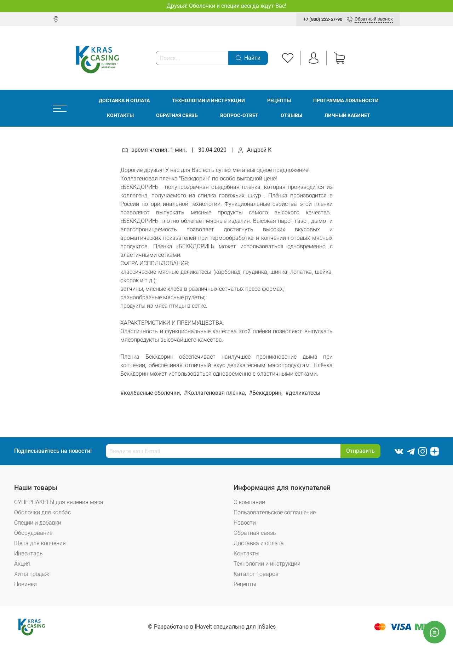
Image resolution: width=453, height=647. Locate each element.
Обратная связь (177, 115)
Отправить (360, 450)
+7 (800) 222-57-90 (322, 19)
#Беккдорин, (266, 392)
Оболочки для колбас (42, 512)
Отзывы (291, 115)
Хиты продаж (31, 574)
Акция (22, 563)
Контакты (120, 115)
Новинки (25, 584)
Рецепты (279, 101)
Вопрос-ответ (239, 115)
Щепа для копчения (40, 543)
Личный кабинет (347, 115)
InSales (266, 626)
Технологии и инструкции (208, 101)
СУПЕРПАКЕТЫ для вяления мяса (58, 502)
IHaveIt (203, 626)
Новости (245, 522)
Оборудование (33, 533)
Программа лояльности (346, 101)
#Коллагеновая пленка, (215, 392)
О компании (249, 502)
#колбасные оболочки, (151, 392)
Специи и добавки (37, 522)
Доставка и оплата (124, 101)
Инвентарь (28, 553)
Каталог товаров (256, 574)
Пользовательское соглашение (275, 512)
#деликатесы (302, 392)
